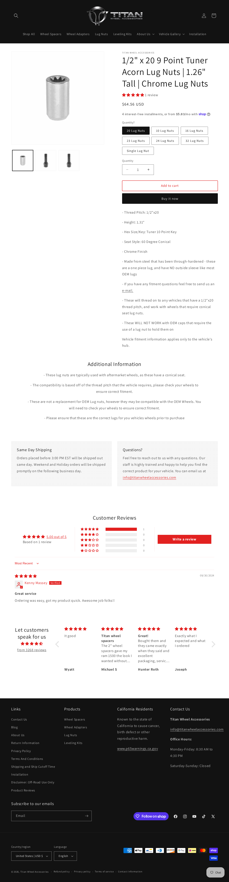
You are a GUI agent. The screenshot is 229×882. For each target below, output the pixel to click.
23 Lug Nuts (136, 141)
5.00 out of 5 (57, 536)
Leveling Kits (73, 743)
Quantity (127, 161)
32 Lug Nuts (195, 141)
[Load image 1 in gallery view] (22, 160)
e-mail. (127, 290)
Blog (14, 727)
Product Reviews (23, 790)
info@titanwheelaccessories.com (149, 477)
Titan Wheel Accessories (34, 871)
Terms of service (104, 871)
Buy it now (169, 198)
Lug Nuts (70, 735)
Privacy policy (82, 871)
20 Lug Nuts (136, 131)
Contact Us (19, 719)
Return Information (25, 743)
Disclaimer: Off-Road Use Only (32, 782)
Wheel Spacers (74, 719)
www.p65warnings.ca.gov (137, 748)
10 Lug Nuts (165, 131)
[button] (16, 16)
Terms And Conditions (27, 759)
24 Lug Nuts (165, 141)
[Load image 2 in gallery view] (45, 160)
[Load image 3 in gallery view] (69, 160)
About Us (18, 735)
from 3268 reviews (31, 650)
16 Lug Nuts (194, 131)
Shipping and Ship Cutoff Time (33, 767)
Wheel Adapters (75, 727)
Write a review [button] (184, 539)
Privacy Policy (21, 751)
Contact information (130, 871)
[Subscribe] (86, 816)
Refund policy (62, 871)
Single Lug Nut (138, 151)
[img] (26, 576)
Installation (19, 774)
